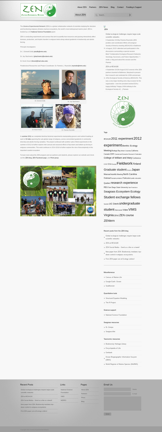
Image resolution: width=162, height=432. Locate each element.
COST (106, 164)
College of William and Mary (118, 158)
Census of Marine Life (114, 277)
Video (125, 210)
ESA (110, 164)
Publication (127, 178)
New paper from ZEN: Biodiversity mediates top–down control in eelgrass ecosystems (123, 253)
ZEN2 (116, 215)
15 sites (28, 139)
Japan (136, 169)
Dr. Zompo (109, 327)
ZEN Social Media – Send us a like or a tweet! (123, 247)
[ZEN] (38, 10)
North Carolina (130, 174)
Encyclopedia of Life (113, 348)
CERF (112, 154)
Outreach (108, 178)
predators (119, 178)
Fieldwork (124, 163)
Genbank (109, 352)
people (114, 178)
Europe (114, 164)
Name (135, 389)
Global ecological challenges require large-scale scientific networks (123, 35)
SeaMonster (110, 286)
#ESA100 (107, 139)
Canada (106, 154)
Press (83, 397)
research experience (124, 182)
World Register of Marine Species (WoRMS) (122, 364)
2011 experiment (122, 138)
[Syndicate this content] (123, 26)
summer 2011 (26, 136)
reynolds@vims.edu (79, 66)
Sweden (106, 204)
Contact (120, 7)
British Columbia (126, 151)
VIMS (132, 209)
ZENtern (109, 220)
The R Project (111, 303)
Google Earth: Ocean (113, 282)
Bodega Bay (116, 151)
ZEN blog (28, 158)
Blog (112, 7)
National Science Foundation (41, 32)
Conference (137, 158)
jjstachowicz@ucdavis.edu (43, 56)
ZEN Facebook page (40, 158)
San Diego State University (118, 187)
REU (106, 187)
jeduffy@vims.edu (40, 51)
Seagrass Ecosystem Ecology (122, 191)
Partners (92, 7)
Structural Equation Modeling (116, 298)
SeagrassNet (110, 331)
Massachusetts (110, 174)
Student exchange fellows (122, 197)
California (134, 151)
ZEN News (103, 7)
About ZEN (82, 7)
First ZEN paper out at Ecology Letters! (120, 259)
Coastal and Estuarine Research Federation (128, 154)
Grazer (129, 170)
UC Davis (114, 203)
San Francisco (132, 187)
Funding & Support (133, 7)
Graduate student (115, 169)
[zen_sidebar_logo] (123, 112)
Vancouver (118, 210)
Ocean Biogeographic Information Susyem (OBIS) (121, 358)
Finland (137, 163)
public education (136, 178)
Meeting (120, 174)
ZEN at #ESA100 (112, 67)
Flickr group (54, 158)
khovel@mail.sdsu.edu (39, 61)
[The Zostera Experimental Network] (106, 29)
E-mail (135, 394)
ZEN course (126, 215)
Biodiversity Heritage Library (116, 344)
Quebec (107, 183)
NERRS (63, 400)
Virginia (109, 215)
